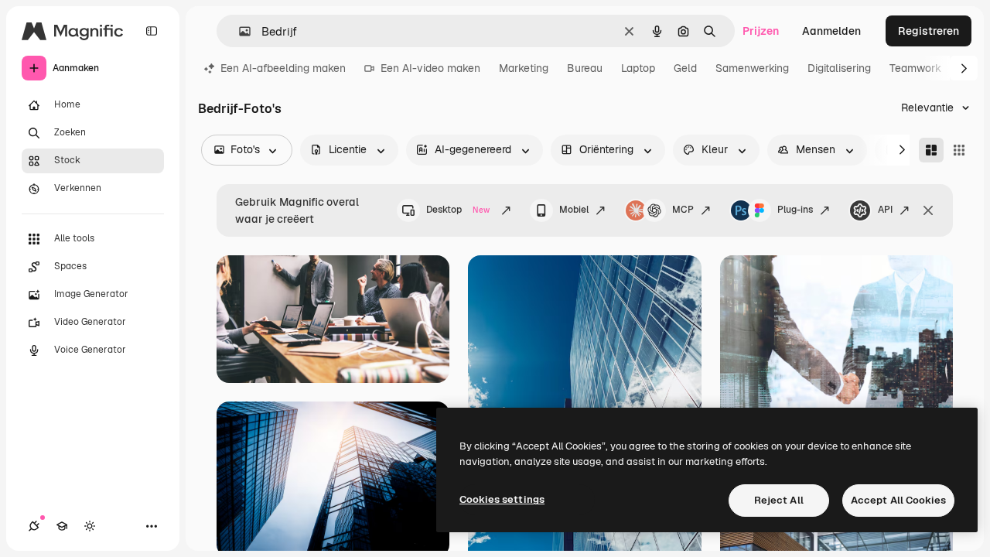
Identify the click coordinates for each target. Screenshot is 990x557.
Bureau (585, 68)
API (885, 209)
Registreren (928, 31)
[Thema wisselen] (89, 526)
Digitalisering (839, 68)
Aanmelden (831, 31)
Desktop (458, 209)
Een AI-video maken (430, 68)
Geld (685, 68)
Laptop (638, 68)
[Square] (959, 150)
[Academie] (62, 526)
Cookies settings (501, 499)
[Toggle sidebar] (151, 31)
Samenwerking (752, 68)
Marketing (523, 68)
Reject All (779, 500)
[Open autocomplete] (238, 31)
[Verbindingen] (34, 526)
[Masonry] (931, 150)
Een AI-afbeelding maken (283, 68)
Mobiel (574, 209)
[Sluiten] (928, 210)
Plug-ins (795, 209)
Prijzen (760, 31)
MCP (683, 209)
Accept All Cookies (898, 500)
